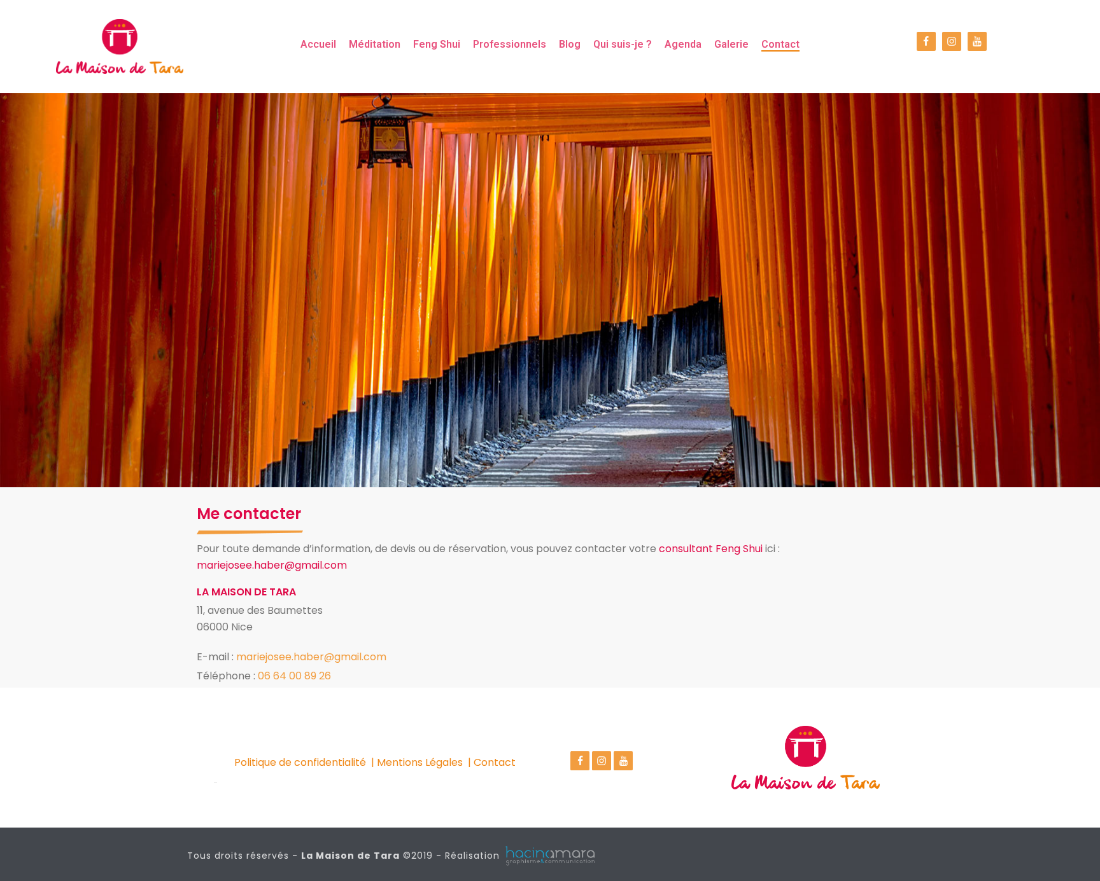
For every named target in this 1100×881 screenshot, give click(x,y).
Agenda (683, 44)
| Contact (492, 762)
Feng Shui (436, 44)
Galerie (731, 44)
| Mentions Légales (417, 762)
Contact (780, 44)
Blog (570, 44)
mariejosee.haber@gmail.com (272, 565)
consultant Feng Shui (711, 548)
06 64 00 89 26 (294, 676)
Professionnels (509, 44)
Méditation (374, 44)
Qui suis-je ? (622, 44)
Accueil (318, 44)
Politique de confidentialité (300, 762)
